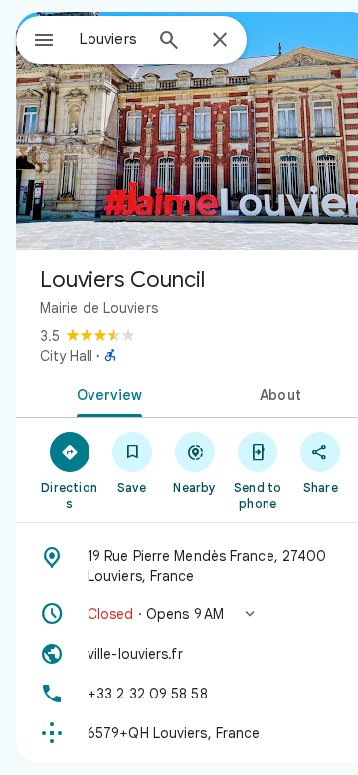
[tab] (106, 393)
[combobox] (110, 39)
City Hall (66, 356)
